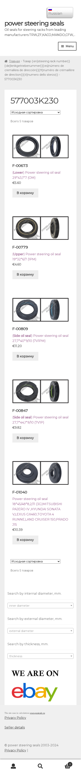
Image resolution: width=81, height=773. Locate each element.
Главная (14, 61)
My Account (13, 766)
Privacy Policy (15, 718)
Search (40, 766)
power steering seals (34, 23)
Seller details (15, 727)
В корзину (25, 193)
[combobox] (40, 605)
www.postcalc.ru (37, 713)
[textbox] (41, 605)
